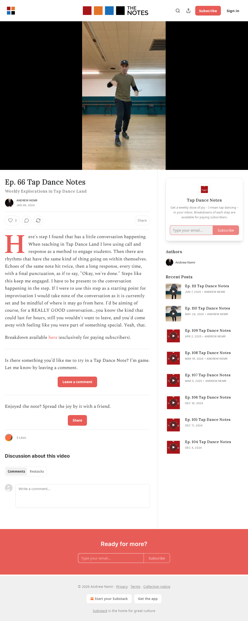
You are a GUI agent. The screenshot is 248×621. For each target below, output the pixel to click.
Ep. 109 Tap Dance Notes (208, 330)
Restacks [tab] (37, 471)
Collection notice (156, 586)
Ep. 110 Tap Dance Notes (207, 308)
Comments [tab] (16, 471)
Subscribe (208, 10)
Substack (100, 610)
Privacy (122, 586)
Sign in (233, 10)
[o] (173, 291)
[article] (204, 291)
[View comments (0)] (237, 98)
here (52, 337)
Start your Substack (111, 598)
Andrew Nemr (26, 200)
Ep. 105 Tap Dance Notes (208, 419)
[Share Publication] (188, 10)
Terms (135, 586)
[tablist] (26, 471)
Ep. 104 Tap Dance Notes (208, 441)
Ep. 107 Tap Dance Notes (208, 375)
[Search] (178, 10)
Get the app (148, 598)
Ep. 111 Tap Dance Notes (207, 286)
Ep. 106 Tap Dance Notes (208, 397)
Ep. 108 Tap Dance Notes (208, 352)
